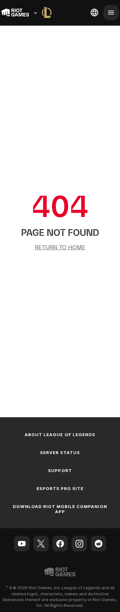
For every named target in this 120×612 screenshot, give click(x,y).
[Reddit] (98, 543)
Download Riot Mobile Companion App (60, 509)
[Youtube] (22, 543)
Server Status (60, 452)
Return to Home (60, 247)
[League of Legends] (46, 12)
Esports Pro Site (60, 488)
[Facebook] (60, 543)
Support (60, 470)
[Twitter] (41, 543)
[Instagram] (79, 543)
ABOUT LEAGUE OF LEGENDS (60, 434)
